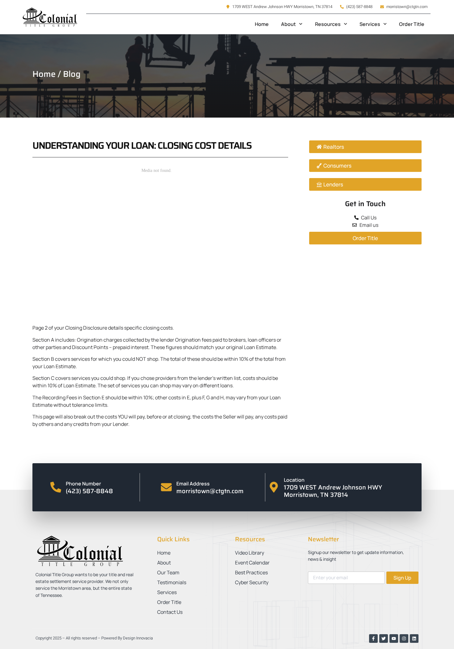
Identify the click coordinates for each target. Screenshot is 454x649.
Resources (328, 24)
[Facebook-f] (373, 638)
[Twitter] (383, 638)
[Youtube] (393, 638)
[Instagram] (404, 638)
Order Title (411, 24)
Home (262, 24)
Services (369, 24)
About (288, 24)
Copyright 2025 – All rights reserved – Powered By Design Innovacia (94, 638)
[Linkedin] (414, 638)
